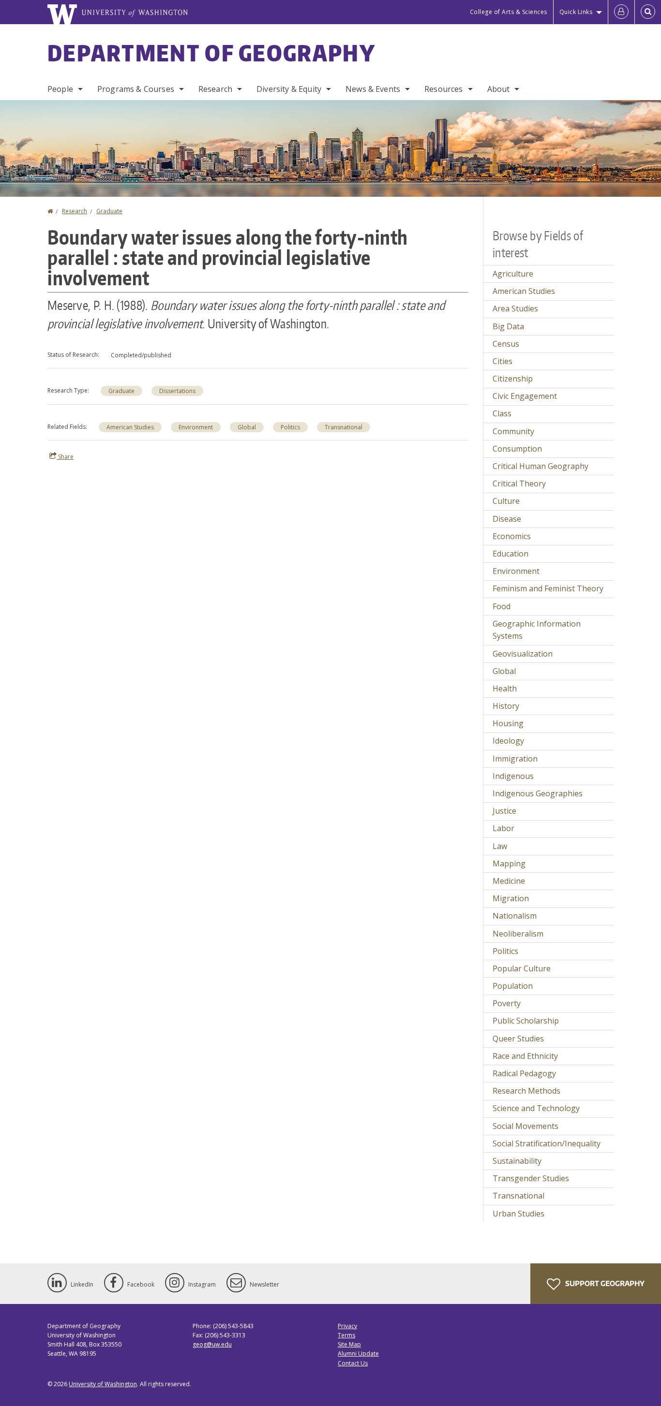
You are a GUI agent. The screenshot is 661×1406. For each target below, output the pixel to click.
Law (500, 846)
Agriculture (513, 273)
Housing (508, 723)
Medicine (509, 881)
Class (502, 413)
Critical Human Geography (540, 466)
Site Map (349, 1344)
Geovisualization (523, 653)
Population (513, 986)
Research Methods (526, 1090)
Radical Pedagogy (524, 1073)
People (60, 89)
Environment (196, 427)
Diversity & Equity (288, 89)
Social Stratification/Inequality (547, 1143)
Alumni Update (358, 1353)
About (498, 89)
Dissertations (177, 391)
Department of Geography (211, 53)
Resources (443, 89)
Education (510, 553)
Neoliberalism (518, 933)
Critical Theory (519, 483)
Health (505, 688)
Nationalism (515, 915)
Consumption (517, 448)
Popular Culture (522, 968)
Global (247, 427)
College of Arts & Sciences (508, 12)
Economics (512, 536)
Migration (511, 898)
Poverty (507, 1003)
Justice (504, 811)
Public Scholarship (526, 1020)
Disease (507, 518)
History (506, 706)
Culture (506, 501)
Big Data (508, 326)
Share (65, 457)
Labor (503, 828)
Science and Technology (536, 1108)
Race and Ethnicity (525, 1056)
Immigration (515, 758)
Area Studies (515, 308)
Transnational (343, 427)
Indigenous (513, 776)
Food (502, 606)
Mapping (509, 863)
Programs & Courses (135, 89)
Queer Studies (518, 1038)
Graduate (109, 211)
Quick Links (576, 12)
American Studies (130, 427)
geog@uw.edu (212, 1344)
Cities (502, 361)
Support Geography (604, 1283)
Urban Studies (518, 1213)
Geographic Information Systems (537, 630)
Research (215, 89)
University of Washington (103, 1384)
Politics (290, 427)
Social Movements (525, 1126)
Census (506, 343)
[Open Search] (648, 12)
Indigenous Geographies (538, 793)
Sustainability (517, 1161)
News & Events (373, 89)
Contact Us (353, 1363)
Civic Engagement (525, 396)
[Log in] (621, 12)
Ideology (508, 740)
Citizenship (513, 378)
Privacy (347, 1326)
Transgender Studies (531, 1178)
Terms (346, 1335)
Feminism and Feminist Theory (548, 588)
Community (513, 431)
